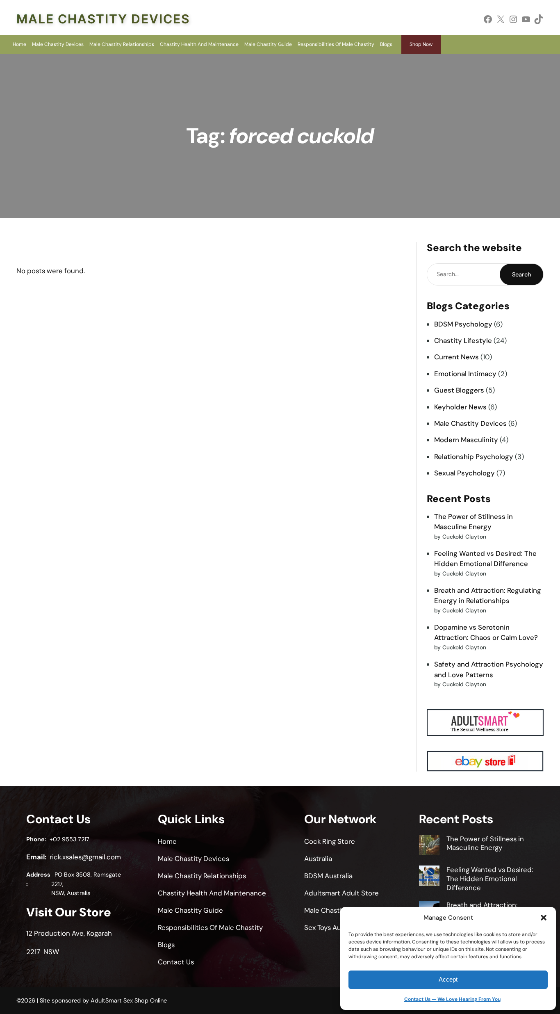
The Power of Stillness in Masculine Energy (485, 843)
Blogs (386, 44)
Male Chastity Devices (103, 18)
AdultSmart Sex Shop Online (129, 1000)
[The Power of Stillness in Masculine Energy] (429, 846)
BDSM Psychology (463, 324)
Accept (448, 979)
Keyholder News (460, 406)
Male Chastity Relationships (121, 44)
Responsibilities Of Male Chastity (336, 44)
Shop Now (421, 44)
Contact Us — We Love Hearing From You (452, 999)
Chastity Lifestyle (463, 340)
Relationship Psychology (473, 456)
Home (19, 44)
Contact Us (176, 961)
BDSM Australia (328, 875)
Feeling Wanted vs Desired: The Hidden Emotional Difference (489, 878)
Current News (456, 356)
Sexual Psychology (464, 472)
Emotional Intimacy (465, 373)
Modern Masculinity (466, 439)
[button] (544, 918)
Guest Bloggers (459, 390)
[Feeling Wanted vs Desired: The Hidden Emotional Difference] (429, 877)
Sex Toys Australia (332, 927)
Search (521, 274)
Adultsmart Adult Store (341, 893)
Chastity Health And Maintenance (199, 44)
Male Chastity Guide (268, 44)
